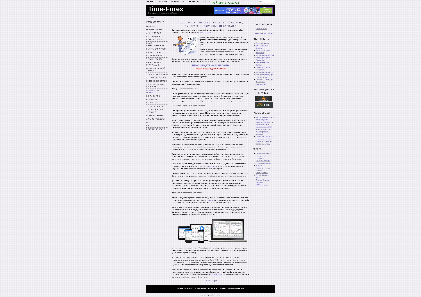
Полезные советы (155, 40)
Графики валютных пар (264, 79)
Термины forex (154, 59)
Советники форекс (263, 43)
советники (210, 200)
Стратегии (193, 2)
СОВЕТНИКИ (162, 2)
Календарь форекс (263, 58)
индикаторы (210, 166)
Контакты (151, 126)
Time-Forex (165, 9)
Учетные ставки (262, 77)
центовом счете (216, 274)
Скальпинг (151, 99)
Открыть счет (261, 29)
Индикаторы (178, 2)
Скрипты (259, 48)
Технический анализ (157, 74)
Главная (150, 26)
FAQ (148, 122)
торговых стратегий (204, 32)
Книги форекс (153, 96)
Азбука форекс (153, 33)
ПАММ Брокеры (262, 185)
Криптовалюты (154, 36)
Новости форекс (155, 115)
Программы (260, 60)
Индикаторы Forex (263, 50)
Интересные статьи (156, 81)
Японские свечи (154, 106)
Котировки (260, 53)
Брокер (206, 2)
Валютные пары (154, 52)
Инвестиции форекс (263, 163)
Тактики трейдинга (156, 78)
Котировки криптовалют (265, 55)
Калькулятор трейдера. (265, 74)
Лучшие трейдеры (155, 119)
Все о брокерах (262, 173)
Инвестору (152, 103)
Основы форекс (154, 29)
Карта (150, 2)
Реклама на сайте (155, 129)
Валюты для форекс (156, 49)
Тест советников (262, 45)
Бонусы (259, 165)
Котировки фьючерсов (264, 72)
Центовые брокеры (263, 161)
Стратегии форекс (155, 56)
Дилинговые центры (263, 153)
